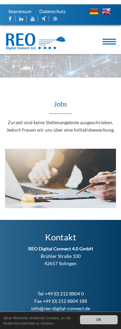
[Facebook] (10, 18)
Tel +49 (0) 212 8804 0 (61, 293)
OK (98, 319)
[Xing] (44, 18)
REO (35, 41)
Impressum (20, 11)
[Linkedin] (21, 18)
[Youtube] (33, 18)
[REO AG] (55, 18)
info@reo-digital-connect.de (60, 308)
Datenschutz (52, 11)
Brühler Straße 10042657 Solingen (60, 256)
